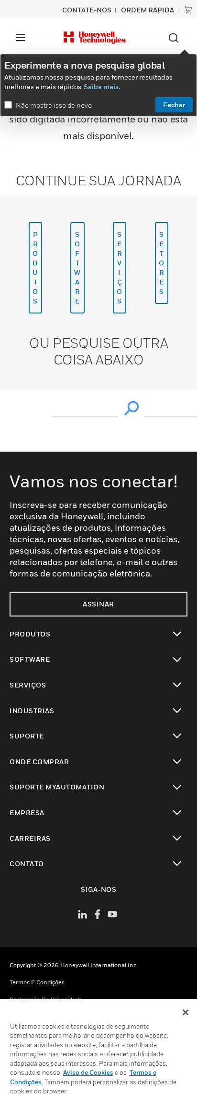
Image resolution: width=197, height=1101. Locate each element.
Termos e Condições (37, 982)
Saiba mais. (102, 86)
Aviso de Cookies (88, 1072)
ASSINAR (98, 604)
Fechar (174, 105)
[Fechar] (185, 1012)
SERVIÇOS (119, 267)
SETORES (161, 262)
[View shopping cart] (188, 9)
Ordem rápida (147, 10)
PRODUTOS (35, 267)
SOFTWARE (77, 267)
